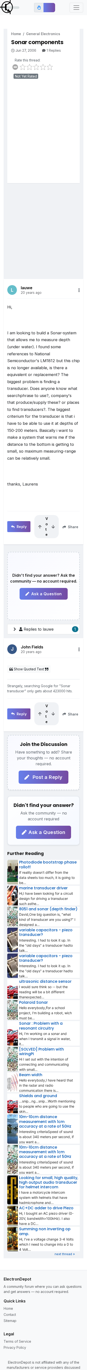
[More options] (79, 290)
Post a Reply (47, 777)
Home (16, 34)
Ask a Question (46, 593)
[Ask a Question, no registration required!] (49, 7)
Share (72, 527)
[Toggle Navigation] (76, 7)
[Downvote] (53, 527)
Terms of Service (17, 1341)
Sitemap (10, 1321)
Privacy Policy (15, 1347)
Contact (10, 1314)
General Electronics (43, 34)
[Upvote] (40, 527)
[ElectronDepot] (9, 7)
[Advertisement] (43, 134)
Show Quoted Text (29, 669)
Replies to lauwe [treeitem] (50, 629)
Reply (21, 527)
